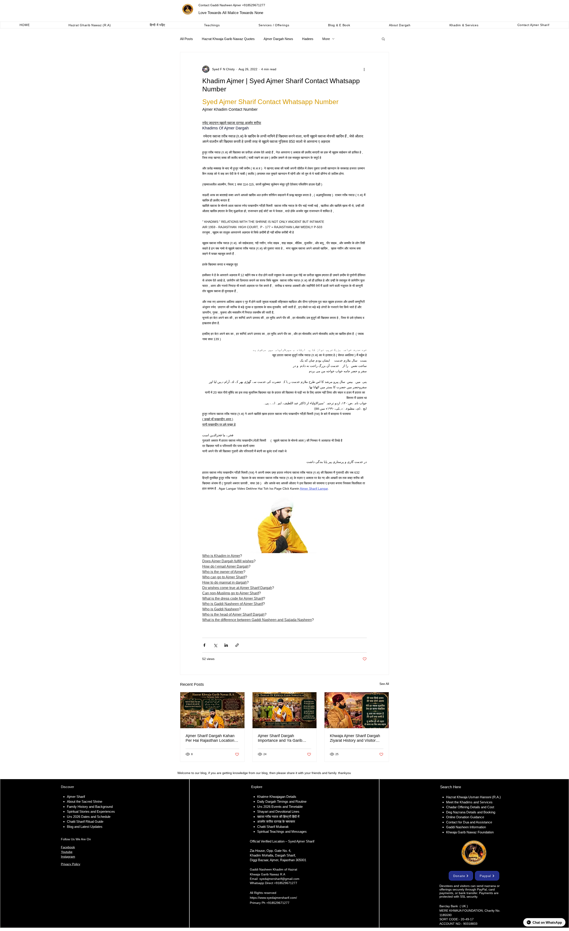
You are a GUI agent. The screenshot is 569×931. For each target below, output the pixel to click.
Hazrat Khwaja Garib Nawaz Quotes (228, 39)
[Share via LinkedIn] (226, 645)
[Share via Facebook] (204, 645)
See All (384, 684)
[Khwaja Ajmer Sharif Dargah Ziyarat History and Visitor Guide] (357, 710)
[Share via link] (237, 645)
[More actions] (364, 69)
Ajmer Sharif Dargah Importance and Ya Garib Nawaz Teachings (280, 738)
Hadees (307, 39)
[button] (383, 38)
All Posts (186, 39)
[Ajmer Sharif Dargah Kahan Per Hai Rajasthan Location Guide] (212, 710)
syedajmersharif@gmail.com (279, 879)
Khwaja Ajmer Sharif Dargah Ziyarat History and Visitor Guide (355, 738)
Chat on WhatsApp (547, 922)
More (326, 39)
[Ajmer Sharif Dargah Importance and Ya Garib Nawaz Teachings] (284, 710)
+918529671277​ (277, 903)
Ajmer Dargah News (278, 39)
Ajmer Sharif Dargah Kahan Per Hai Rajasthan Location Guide (210, 738)
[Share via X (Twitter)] (215, 645)
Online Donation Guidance (465, 817)
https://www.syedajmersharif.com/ (273, 897)
